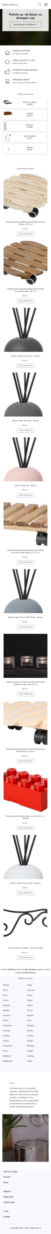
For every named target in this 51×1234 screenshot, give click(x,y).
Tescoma (31, 990)
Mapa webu (8, 1197)
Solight (30, 1041)
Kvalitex (6, 1036)
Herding (30, 1056)
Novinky (7, 1177)
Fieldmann (7, 1026)
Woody (30, 1031)
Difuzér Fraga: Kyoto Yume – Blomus (25, 356)
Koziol (29, 995)
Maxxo (6, 1020)
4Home (6, 985)
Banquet (6, 1005)
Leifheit (30, 1036)
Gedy (5, 1051)
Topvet (30, 1000)
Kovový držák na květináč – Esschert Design (25, 948)
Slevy (6, 1182)
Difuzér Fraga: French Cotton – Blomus (25, 883)
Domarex (7, 1015)
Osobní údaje (9, 1202)
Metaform (7, 1056)
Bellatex (6, 1010)
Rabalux (30, 1026)
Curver (6, 1000)
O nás (6, 1211)
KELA (5, 990)
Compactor (7, 1046)
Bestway (30, 1046)
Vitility (29, 1061)
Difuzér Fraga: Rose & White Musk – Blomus (25, 617)
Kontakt (7, 1217)
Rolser (30, 1005)
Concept (6, 1031)
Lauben (30, 1051)
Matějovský (7, 1061)
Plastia (6, 1041)
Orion (5, 995)
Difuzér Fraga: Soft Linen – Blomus (25, 421)
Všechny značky (10, 1172)
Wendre (30, 1015)
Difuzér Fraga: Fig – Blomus (25, 485)
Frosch (30, 1010)
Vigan (29, 985)
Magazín (7, 1191)
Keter (29, 1020)
